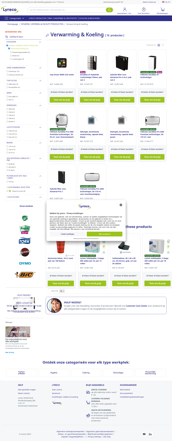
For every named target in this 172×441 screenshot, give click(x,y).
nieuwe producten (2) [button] (16, 75)
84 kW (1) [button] (12, 121)
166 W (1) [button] (12, 115)
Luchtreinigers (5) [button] (18, 59)
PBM (50, 18)
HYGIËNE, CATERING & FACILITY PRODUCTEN (42, 24)
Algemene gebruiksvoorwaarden (100, 431)
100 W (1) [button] (12, 112)
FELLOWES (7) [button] (13, 97)
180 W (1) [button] (12, 118)
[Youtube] (144, 433)
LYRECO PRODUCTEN (37, 18)
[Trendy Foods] (24, 218)
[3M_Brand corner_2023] (24, 229)
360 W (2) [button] (12, 109)
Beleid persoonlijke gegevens (100, 434)
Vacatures (56, 393)
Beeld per (54, 291)
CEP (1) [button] (11, 100)
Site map (107, 436)
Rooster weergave (158, 45)
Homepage (12, 24)
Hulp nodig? (24, 295)
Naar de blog (9, 352)
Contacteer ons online (24, 311)
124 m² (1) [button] (12, 149)
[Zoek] (109, 10)
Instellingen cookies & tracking (65, 397)
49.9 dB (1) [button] (12, 167)
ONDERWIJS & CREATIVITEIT (65, 18)
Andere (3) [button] (15, 56)
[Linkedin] (150, 433)
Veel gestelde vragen (27, 389)
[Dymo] (24, 263)
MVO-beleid (125, 389)
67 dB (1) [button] (12, 170)
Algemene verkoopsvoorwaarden (70, 431)
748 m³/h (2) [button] (13, 131)
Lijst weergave (163, 45)
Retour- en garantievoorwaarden (72, 434)
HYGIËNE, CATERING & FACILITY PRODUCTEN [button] (23, 45)
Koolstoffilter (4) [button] (14, 87)
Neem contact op (149, 2)
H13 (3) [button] (11, 182)
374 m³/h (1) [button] (13, 134)
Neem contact (24, 393)
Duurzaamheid (126, 393)
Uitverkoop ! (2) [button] (14, 71)
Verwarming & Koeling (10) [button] (19, 48)
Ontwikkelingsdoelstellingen (132, 397)
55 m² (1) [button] (12, 153)
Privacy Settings (94, 436)
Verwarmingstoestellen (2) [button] (21, 52)
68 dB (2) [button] (12, 164)
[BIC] (24, 274)
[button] (124, 11)
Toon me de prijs (62, 99)
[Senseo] (24, 252)
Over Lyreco (57, 389)
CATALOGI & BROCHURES (89, 18)
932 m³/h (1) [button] (13, 137)
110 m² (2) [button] (12, 146)
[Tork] (24, 240)
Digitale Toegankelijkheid (72, 436)
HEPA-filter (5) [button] (13, 84)
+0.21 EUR (71, 255)
